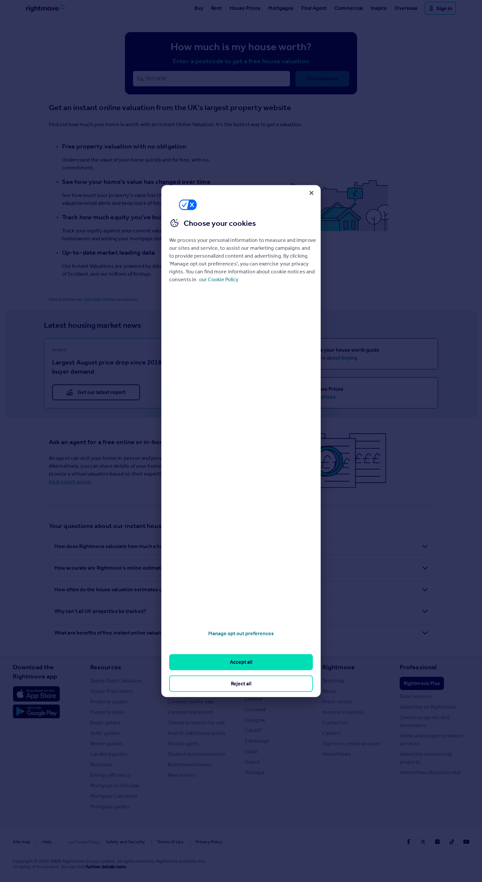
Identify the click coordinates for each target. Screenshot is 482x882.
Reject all (241, 683)
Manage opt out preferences (241, 633)
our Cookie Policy (218, 279)
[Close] (311, 193)
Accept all (241, 662)
